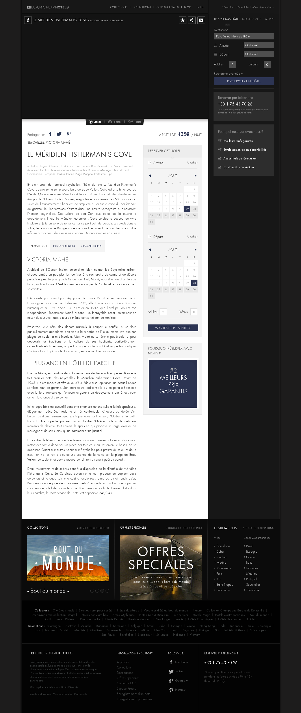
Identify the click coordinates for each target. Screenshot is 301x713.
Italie (249, 562)
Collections (124, 667)
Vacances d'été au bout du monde (166, 610)
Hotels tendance (138, 619)
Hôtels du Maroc (128, 610)
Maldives (96, 630)
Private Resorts (114, 619)
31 (151, 222)
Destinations (125, 672)
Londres (221, 557)
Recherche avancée (227, 73)
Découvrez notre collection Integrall (54, 615)
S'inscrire (227, 7)
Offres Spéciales (128, 678)
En (198, 7)
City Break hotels (63, 610)
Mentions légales (62, 694)
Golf (48, 619)
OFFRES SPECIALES (167, 6)
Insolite (179, 619)
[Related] (201, 24)
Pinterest (179, 689)
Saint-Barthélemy (234, 630)
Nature (197, 610)
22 (187, 209)
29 (187, 215)
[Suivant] (195, 175)
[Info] (28, 24)
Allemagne (54, 626)
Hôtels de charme (229, 619)
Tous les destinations (259, 528)
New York (160, 630)
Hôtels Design (201, 615)
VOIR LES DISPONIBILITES (173, 328)
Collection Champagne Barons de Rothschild (235, 610)
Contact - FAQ (126, 683)
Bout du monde (259, 615)
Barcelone (223, 546)
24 (151, 215)
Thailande (252, 590)
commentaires (91, 246)
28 (180, 215)
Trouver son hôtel (226, 18)
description (38, 246)
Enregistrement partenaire (134, 699)
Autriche (86, 626)
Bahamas (102, 626)
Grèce (250, 557)
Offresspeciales (161, 557)
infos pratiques (64, 246)
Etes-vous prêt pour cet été (95, 610)
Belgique (136, 626)
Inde (222, 626)
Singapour (144, 634)
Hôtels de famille (89, 619)
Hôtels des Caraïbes (95, 615)
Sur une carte (251, 18)
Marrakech (223, 568)
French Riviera (65, 619)
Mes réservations (262, 7)
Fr (203, 7)
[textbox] (244, 36)
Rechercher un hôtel (244, 81)
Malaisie (79, 630)
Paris (219, 573)
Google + (181, 680)
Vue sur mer (180, 615)
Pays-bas (188, 630)
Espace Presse (126, 688)
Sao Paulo (223, 590)
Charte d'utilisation (40, 694)
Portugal (251, 579)
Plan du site (80, 694)
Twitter (178, 671)
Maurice (251, 573)
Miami (145, 630)
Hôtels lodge (161, 619)
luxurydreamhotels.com (43, 662)
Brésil (249, 546)
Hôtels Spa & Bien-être (154, 615)
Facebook (181, 662)
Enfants (183, 311)
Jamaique (252, 568)
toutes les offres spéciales (185, 528)
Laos (37, 630)
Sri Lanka (162, 634)
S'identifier (242, 7)
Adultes (152, 311)
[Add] (182, 24)
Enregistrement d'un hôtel (134, 693)
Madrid (221, 562)
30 (194, 215)
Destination (221, 30)
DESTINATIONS (142, 6)
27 (173, 215)
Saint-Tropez (224, 584)
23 (194, 209)
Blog (187, 6)
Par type (269, 18)
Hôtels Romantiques (200, 619)
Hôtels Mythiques (123, 615)
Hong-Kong (207, 626)
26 (165, 215)
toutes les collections (94, 528)
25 (158, 215)
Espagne (251, 551)
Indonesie (236, 626)
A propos (123, 662)
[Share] (192, 24)
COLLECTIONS (118, 6)
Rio (218, 579)
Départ (158, 236)
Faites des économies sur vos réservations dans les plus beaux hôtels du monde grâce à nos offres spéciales (161, 582)
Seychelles (253, 584)
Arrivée (158, 162)
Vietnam (195, 634)
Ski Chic (250, 619)
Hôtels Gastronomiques (230, 615)
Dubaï (220, 551)
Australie (70, 626)
